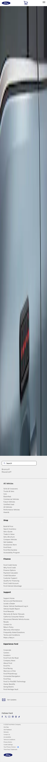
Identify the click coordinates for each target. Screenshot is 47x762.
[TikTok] (19, 717)
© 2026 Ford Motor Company (12, 724)
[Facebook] (2, 717)
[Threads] (16, 717)
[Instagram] (13, 717)
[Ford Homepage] (8, 756)
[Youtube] (9, 717)
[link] (6, 727)
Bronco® (6, 469)
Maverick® (6, 472)
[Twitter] (6, 717)
